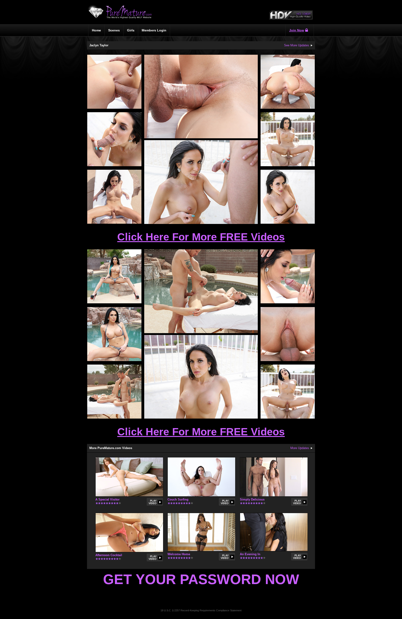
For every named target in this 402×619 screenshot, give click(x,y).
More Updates (299, 448)
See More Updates (296, 45)
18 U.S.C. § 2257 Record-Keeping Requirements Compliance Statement (201, 610)
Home (96, 30)
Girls (130, 30)
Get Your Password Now (201, 579)
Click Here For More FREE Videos (201, 237)
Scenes (114, 30)
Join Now (296, 30)
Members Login (154, 30)
